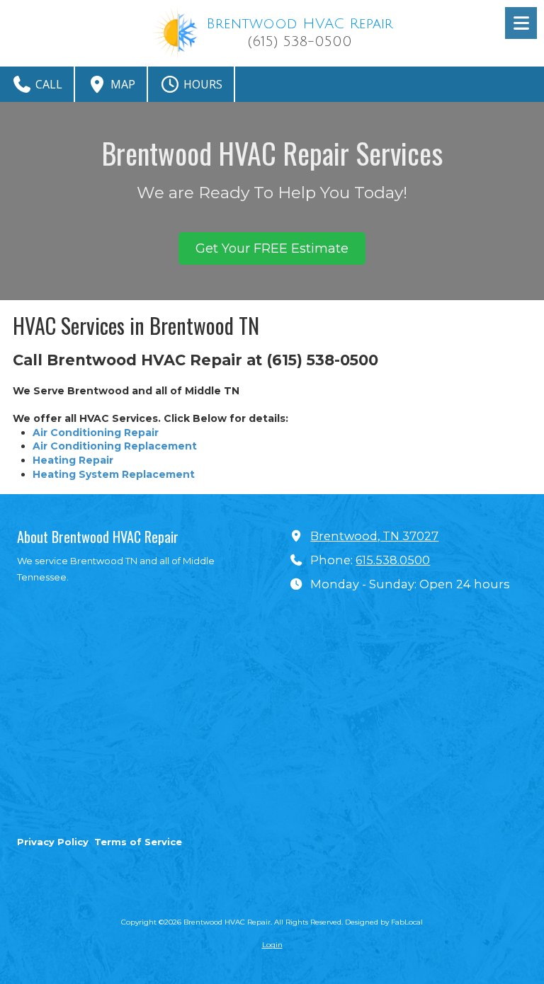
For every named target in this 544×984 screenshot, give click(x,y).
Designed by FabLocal (384, 922)
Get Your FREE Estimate (272, 248)
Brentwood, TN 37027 (374, 536)
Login (272, 944)
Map (121, 84)
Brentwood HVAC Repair (299, 24)
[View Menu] (521, 23)
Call (47, 84)
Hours (201, 84)
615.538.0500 (393, 560)
